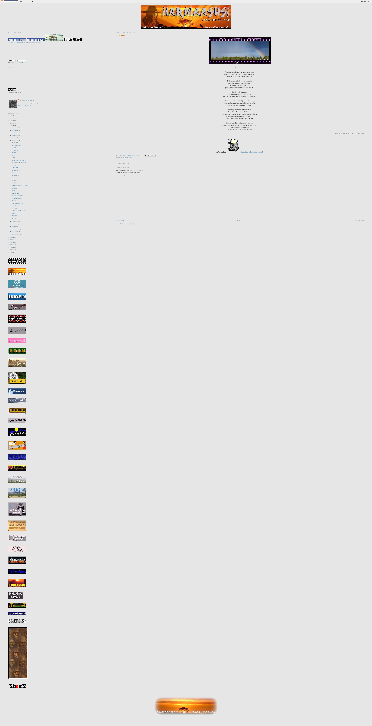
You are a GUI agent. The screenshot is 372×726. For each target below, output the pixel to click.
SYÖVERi (14, 208)
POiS (13, 173)
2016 (11, 123)
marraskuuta (15, 130)
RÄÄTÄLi (14, 188)
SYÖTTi (14, 165)
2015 (11, 125)
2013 (11, 240)
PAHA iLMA (15, 150)
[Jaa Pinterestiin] (155, 155)
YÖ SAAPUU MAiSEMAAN (19, 163)
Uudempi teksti (120, 220)
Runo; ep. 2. (131, 157)
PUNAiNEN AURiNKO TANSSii (20, 185)
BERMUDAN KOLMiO (18, 195)
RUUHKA (14, 201)
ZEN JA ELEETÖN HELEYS (19, 160)
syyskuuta (15, 135)
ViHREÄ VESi (15, 193)
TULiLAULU (15, 153)
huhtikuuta (15, 226)
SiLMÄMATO (15, 178)
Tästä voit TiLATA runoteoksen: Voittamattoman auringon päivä (25, 42)
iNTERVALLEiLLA (17, 198)
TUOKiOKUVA (15, 175)
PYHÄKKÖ (14, 183)
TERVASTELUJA (16, 145)
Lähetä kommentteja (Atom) (126, 224)
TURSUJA (14, 216)
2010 (11, 247)
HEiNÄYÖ (14, 155)
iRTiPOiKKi (15, 180)
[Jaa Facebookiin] (153, 155)
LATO (13, 213)
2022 (11, 115)
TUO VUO (14, 218)
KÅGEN (14, 206)
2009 (11, 250)
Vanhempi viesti (359, 220)
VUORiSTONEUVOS (17, 203)
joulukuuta (15, 128)
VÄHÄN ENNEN (16, 170)
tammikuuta (15, 234)
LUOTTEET (15, 142)
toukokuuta (15, 224)
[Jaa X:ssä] (152, 155)
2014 (11, 237)
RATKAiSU (15, 168)
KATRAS (14, 158)
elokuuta (14, 138)
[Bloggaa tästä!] (150, 155)
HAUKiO (14, 148)
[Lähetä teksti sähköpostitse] (145, 155)
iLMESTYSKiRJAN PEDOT (19, 211)
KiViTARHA (15, 190)
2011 (11, 245)
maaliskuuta (15, 229)
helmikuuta (15, 231)
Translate (21, 62)
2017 (11, 120)
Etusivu (239, 220)
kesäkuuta (15, 221)
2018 (11, 118)
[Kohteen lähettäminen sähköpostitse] (148, 155)
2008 (11, 252)
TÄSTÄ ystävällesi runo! (252, 152)
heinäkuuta (15, 140)
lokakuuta (15, 133)
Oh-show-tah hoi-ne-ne (26, 100)
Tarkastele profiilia (24, 105)
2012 (11, 242)
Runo (125, 157)
